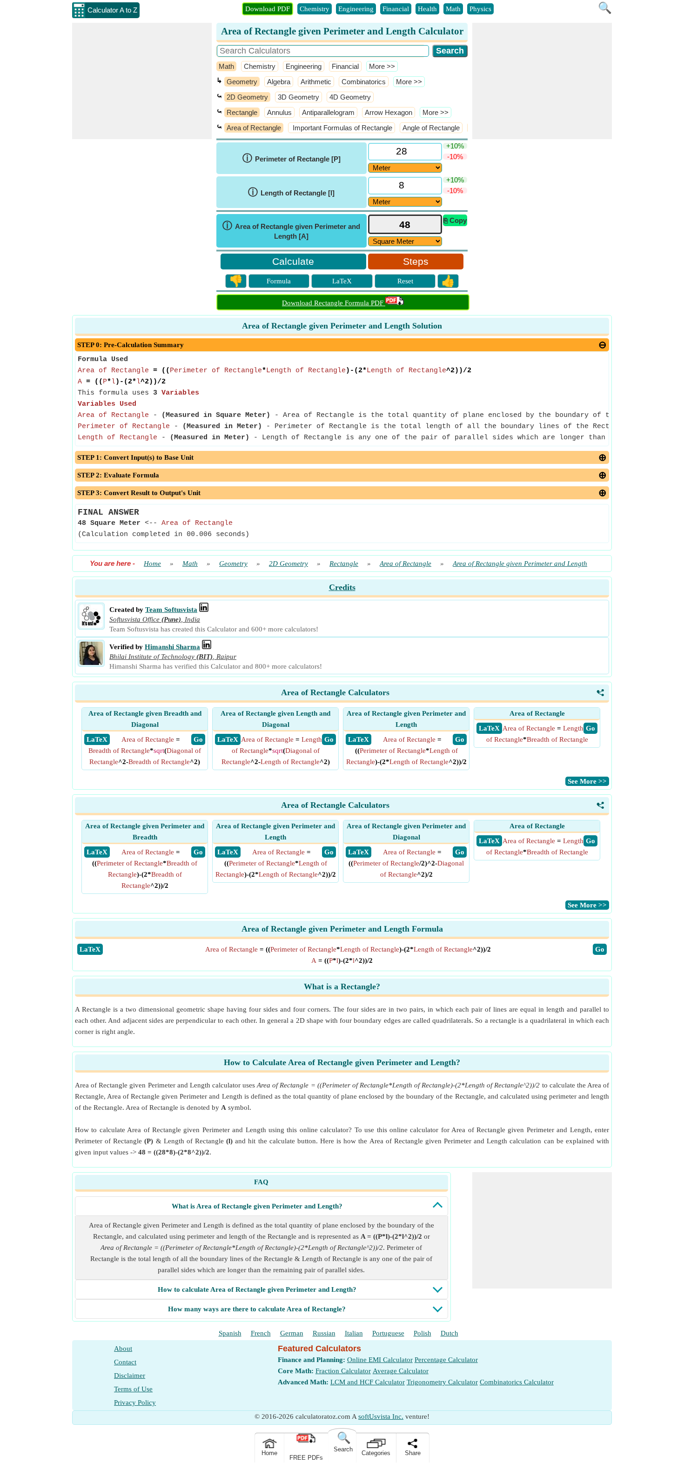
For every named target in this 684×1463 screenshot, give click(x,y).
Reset (405, 281)
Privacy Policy (135, 1402)
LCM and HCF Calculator (367, 1382)
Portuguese (388, 1333)
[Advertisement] (142, 81)
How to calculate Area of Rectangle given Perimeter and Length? (257, 1289)
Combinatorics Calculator (517, 1382)
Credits (342, 587)
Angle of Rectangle (431, 128)
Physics (480, 9)
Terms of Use (133, 1389)
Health (427, 9)
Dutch (449, 1333)
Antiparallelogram (328, 112)
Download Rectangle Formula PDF (333, 303)
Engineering (356, 9)
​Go (599, 949)
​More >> (382, 66)
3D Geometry (298, 97)
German (291, 1333)
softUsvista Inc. (380, 1416)
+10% (455, 146)
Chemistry (314, 9)
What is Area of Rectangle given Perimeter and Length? (257, 1206)
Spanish (230, 1333)
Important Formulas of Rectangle (341, 128)
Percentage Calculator (446, 1359)
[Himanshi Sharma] (91, 662)
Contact (125, 1362)
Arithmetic (316, 82)
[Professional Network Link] (203, 609)
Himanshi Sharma (172, 647)
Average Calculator (401, 1371)
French (261, 1333)
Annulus (279, 112)
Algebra (278, 82)
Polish (422, 1333)
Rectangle (242, 112)
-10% (455, 157)
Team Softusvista (171, 609)
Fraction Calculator (343, 1371)
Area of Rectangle (254, 128)
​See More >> (587, 781)
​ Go (198, 739)
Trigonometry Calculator (442, 1382)
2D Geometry (247, 97)
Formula (279, 281)
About (123, 1348)
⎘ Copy (455, 220)
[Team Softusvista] (91, 625)
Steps (416, 261)
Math (453, 9)
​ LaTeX (97, 739)
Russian (324, 1333)
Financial (395, 9)
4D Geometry (350, 97)
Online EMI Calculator (380, 1359)
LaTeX (342, 281)
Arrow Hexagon (388, 112)
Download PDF (267, 9)
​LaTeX (90, 949)
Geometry (242, 82)
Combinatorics (364, 82)
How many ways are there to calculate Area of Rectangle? (257, 1309)
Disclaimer (129, 1375)
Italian (354, 1333)
